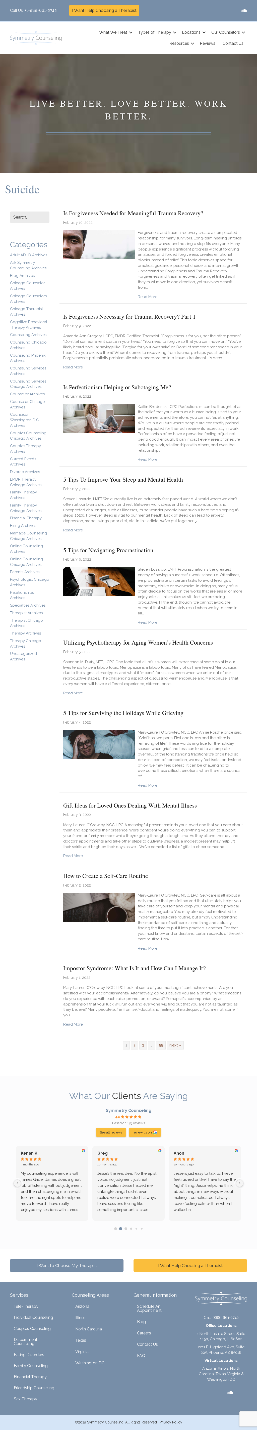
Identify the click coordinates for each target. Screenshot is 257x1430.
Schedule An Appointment (149, 1308)
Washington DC (89, 1363)
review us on (142, 1132)
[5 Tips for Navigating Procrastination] (99, 581)
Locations (191, 32)
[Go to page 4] (136, 1228)
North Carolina (88, 1329)
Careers (144, 1333)
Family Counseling (31, 1365)
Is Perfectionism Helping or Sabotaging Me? (117, 387)
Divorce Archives (25, 472)
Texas (80, 1340)
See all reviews (111, 1132)
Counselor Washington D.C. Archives (25, 420)
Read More (147, 296)
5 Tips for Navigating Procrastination (108, 550)
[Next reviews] (239, 1183)
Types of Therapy (154, 32)
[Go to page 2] (125, 1228)
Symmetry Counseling (128, 1110)
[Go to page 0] (115, 1228)
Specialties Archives (27, 605)
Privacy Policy (171, 1422)
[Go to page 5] (141, 1228)
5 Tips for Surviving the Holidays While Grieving (123, 713)
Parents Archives (24, 572)
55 (161, 1045)
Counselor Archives (27, 394)
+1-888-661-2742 (41, 10)
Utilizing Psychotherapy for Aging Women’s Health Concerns (138, 642)
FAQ (141, 1355)
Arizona (82, 1306)
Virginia (82, 1351)
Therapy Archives (25, 633)
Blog (141, 1321)
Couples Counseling (32, 1328)
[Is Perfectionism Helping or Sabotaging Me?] (99, 418)
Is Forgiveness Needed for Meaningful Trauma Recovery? (133, 213)
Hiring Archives (23, 525)
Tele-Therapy (26, 1306)
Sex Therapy (25, 1399)
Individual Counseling (33, 1317)
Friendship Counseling (34, 1387)
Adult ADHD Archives (28, 255)
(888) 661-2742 (226, 1317)
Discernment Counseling (25, 1341)
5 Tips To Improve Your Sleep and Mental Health (123, 479)
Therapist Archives (26, 613)
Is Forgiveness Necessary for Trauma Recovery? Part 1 (129, 316)
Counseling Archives (28, 334)
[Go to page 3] (131, 1229)
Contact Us (233, 43)
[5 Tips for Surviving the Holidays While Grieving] (99, 744)
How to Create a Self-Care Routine (105, 876)
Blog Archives (22, 275)
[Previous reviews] (17, 1183)
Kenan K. (29, 1153)
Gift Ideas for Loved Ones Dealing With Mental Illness (130, 805)
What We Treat (113, 32)
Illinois (81, 1317)
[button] (130, 32)
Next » (175, 1045)
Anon (179, 1153)
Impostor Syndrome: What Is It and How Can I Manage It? (134, 968)
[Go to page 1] (120, 1228)
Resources (179, 43)
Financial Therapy (26, 518)
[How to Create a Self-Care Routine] (99, 907)
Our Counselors (225, 32)
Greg (102, 1153)
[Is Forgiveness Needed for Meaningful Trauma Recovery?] (99, 244)
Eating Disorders (29, 1354)
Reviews (207, 43)
